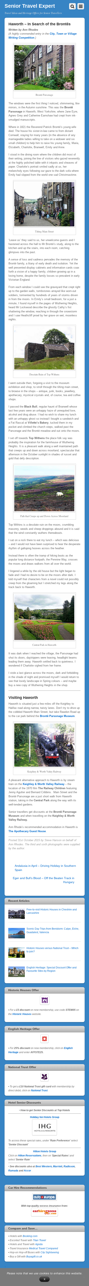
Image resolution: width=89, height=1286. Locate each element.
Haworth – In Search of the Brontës (39, 24)
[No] (84, 1277)
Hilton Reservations (29, 1155)
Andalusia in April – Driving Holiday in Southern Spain (45, 867)
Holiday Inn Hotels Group (44, 1117)
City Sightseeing (50, 1252)
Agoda (39, 1244)
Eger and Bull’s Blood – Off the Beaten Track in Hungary (43, 880)
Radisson (69, 1166)
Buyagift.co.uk (34, 1256)
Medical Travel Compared (43, 1248)
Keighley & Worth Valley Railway (43, 784)
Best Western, (44, 1166)
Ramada (13, 1170)
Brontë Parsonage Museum (57, 716)
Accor (27, 1170)
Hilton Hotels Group (44, 1151)
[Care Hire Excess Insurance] (44, 1212)
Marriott (57, 1166)
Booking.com (30, 1236)
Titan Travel (39, 1240)
